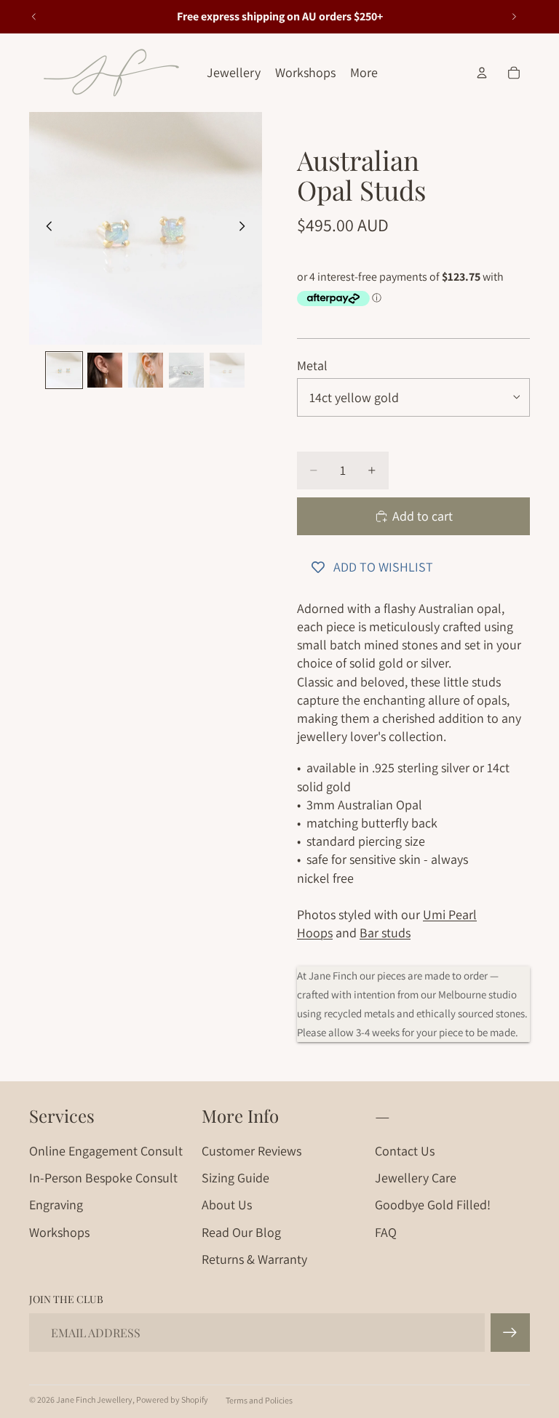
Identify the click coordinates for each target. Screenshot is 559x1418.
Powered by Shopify (172, 1399)
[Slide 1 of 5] (64, 370)
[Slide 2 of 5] (104, 370)
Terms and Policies (259, 1400)
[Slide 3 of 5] (145, 370)
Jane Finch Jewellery (94, 1399)
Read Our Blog (241, 1232)
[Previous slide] (34, 17)
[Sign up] (510, 1333)
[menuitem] (364, 72)
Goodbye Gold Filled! (433, 1204)
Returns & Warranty (254, 1259)
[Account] (482, 73)
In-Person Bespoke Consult (103, 1177)
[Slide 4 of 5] (186, 370)
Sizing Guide (235, 1177)
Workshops (59, 1232)
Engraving (56, 1204)
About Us (227, 1204)
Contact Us (405, 1150)
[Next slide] (514, 17)
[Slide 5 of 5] (227, 370)
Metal (312, 365)
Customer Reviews (251, 1150)
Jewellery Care (415, 1177)
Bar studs (385, 932)
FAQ (386, 1232)
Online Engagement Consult (106, 1150)
